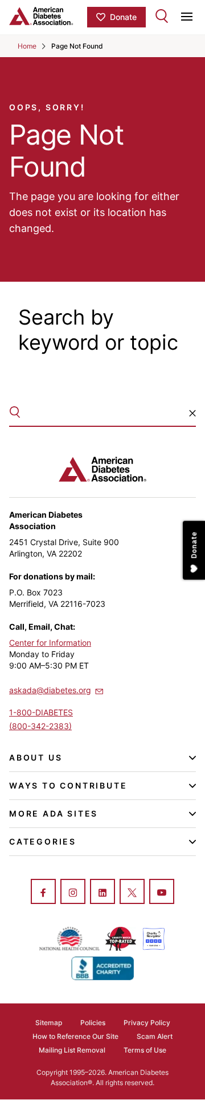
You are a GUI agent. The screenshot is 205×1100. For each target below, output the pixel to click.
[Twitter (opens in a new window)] (132, 892)
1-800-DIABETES (41, 712)
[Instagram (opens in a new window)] (72, 892)
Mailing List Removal (72, 1050)
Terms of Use (145, 1050)
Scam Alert (155, 1036)
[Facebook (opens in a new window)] (43, 892)
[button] (192, 413)
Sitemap (48, 1022)
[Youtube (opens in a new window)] (161, 892)
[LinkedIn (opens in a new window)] (102, 892)
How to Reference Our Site (75, 1036)
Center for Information (50, 642)
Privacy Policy (147, 1022)
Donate (123, 17)
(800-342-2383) (40, 726)
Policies (92, 1022)
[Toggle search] (162, 16)
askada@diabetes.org (50, 690)
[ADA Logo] (48, 16)
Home (27, 46)
